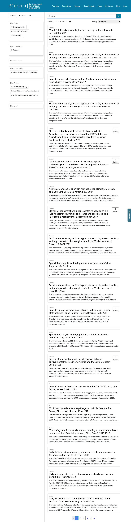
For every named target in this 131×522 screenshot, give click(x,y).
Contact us (109, 6)
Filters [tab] (12, 16)
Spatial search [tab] (25, 15)
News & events (89, 6)
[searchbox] (10, 39)
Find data (55, 6)
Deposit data (66, 6)
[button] (70, 21)
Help (118, 6)
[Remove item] (11, 27)
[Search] (118, 16)
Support (77, 6)
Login (125, 6)
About (100, 6)
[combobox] (26, 31)
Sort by (94, 22)
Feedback (129, 215)
